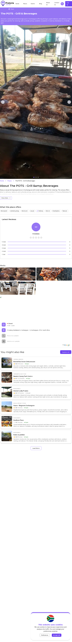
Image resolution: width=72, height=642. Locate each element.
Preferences (44, 635)
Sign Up (68, 4)
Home (17, 3)
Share (12, 9)
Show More (4, 198)
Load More (36, 448)
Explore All (65, 352)
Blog (40, 3)
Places (25, 3)
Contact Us (56, 4)
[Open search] (62, 3)
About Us (48, 4)
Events (33, 3)
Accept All (56, 635)
